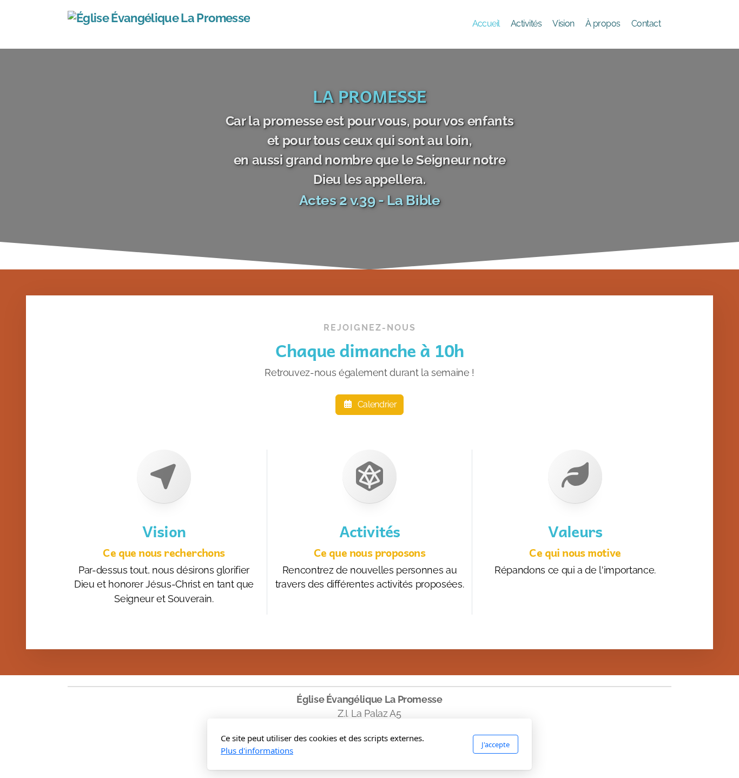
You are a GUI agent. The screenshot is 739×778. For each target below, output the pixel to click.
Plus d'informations (257, 750)
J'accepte (495, 744)
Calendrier (377, 404)
